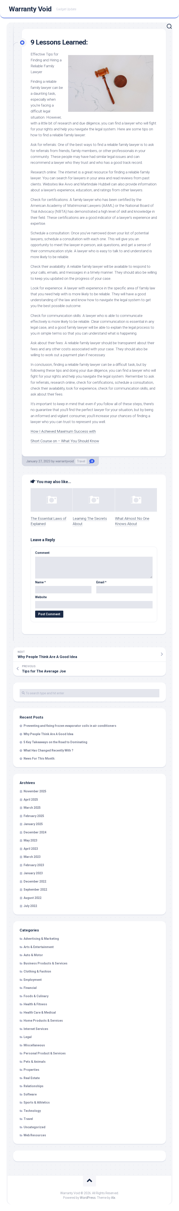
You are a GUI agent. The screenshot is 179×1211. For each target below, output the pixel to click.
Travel (81, 461)
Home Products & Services (43, 1020)
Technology (32, 1111)
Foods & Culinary (36, 996)
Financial (30, 988)
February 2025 (34, 816)
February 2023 (34, 865)
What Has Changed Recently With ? (48, 750)
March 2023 (32, 857)
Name (40, 582)
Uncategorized (34, 1127)
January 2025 (33, 824)
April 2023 (31, 848)
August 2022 (32, 898)
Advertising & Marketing (41, 938)
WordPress (88, 1197)
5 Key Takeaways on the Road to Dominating (55, 742)
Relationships (33, 1086)
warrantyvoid (64, 461)
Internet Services (36, 1029)
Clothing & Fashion (37, 971)
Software (30, 1094)
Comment (42, 553)
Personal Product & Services (45, 1053)
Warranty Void (30, 9)
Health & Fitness (35, 1004)
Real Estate (32, 1078)
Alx (113, 1197)
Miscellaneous (34, 1045)
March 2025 (32, 807)
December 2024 (35, 832)
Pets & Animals (35, 1061)
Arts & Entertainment (39, 947)
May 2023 (30, 840)
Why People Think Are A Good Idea (48, 734)
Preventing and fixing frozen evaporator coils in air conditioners (70, 725)
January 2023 (33, 873)
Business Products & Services (45, 963)
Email (101, 582)
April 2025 (31, 799)
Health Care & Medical (40, 1012)
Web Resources (35, 1135)
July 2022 (30, 906)
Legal (28, 1037)
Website (41, 597)
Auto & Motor (33, 955)
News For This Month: (39, 758)
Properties (31, 1069)
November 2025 (35, 791)
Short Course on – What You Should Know (65, 441)
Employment (33, 979)
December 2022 (35, 881)
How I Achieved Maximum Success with (63, 431)
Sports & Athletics (37, 1102)
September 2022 (35, 889)
